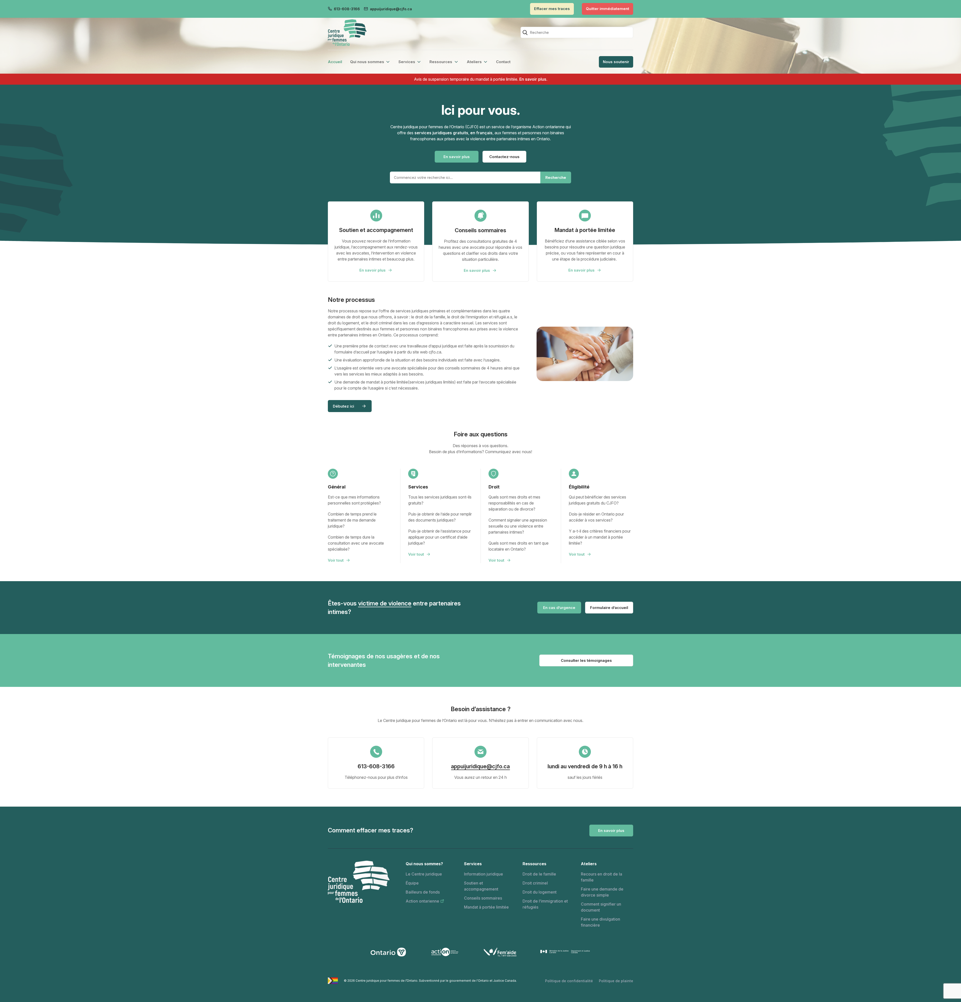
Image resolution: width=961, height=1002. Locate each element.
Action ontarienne (422, 901)
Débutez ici (343, 406)
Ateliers (474, 61)
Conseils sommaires (483, 898)
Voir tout (336, 560)
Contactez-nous (504, 156)
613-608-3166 (347, 9)
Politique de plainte (616, 981)
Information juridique (483, 873)
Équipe (412, 883)
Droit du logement (540, 892)
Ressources (440, 61)
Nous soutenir (616, 61)
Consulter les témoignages (586, 660)
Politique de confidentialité (569, 981)
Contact (503, 61)
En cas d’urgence (559, 607)
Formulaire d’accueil (609, 607)
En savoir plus (532, 79)
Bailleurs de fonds (423, 892)
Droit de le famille (539, 873)
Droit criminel (535, 883)
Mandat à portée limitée (486, 907)
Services (406, 61)
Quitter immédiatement (607, 8)
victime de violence (384, 603)
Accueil (335, 61)
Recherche (555, 177)
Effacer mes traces (552, 8)
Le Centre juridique (424, 873)
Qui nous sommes (367, 61)
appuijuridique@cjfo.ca (391, 9)
